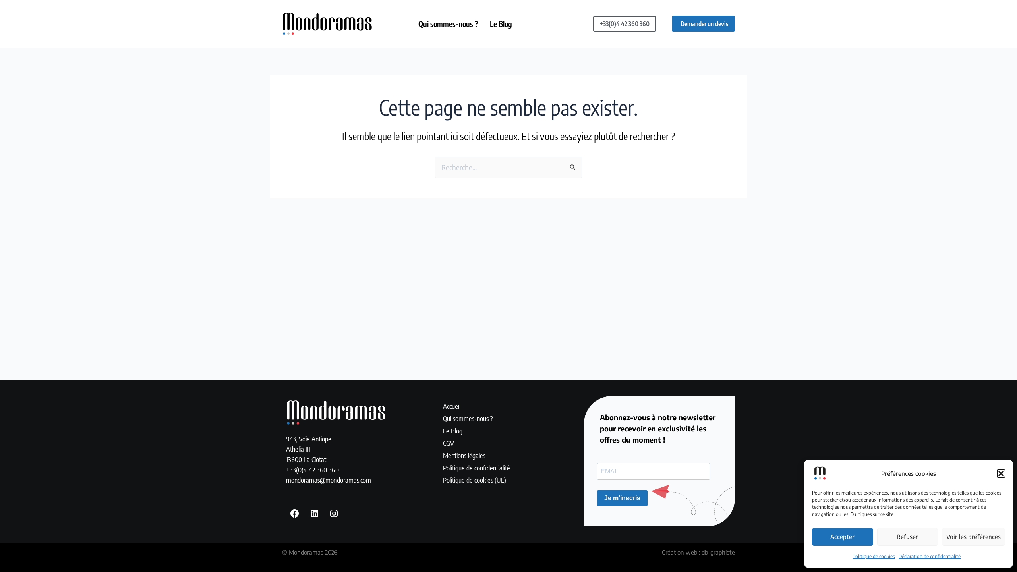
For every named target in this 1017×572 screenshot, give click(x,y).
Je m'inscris (622, 498)
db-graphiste (718, 552)
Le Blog (501, 24)
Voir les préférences (973, 536)
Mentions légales (464, 455)
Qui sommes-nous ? (448, 24)
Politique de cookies (874, 556)
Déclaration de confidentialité (930, 556)
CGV (448, 443)
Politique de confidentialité (476, 467)
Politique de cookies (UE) (474, 479)
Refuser (907, 536)
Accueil (451, 406)
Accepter (842, 536)
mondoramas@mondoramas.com (328, 479)
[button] (1001, 473)
